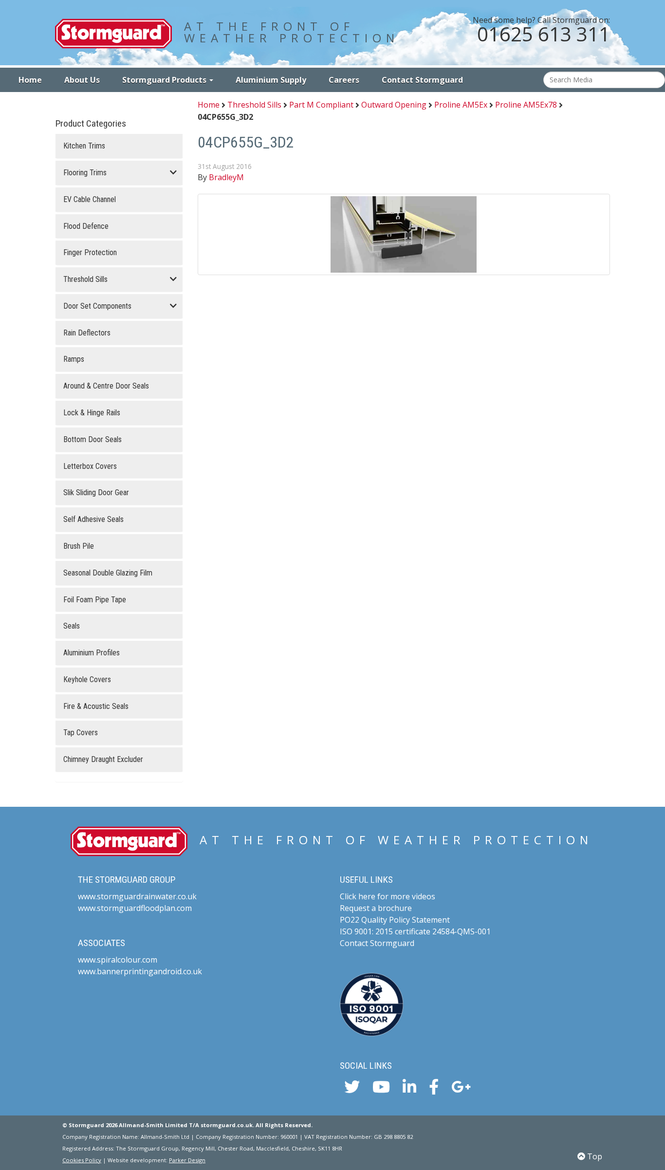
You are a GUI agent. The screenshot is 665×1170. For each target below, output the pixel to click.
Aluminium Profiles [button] (91, 653)
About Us (82, 79)
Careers (344, 79)
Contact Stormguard (422, 79)
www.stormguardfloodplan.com (135, 908)
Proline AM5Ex (460, 105)
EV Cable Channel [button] (89, 199)
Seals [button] (71, 626)
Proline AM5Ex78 (526, 105)
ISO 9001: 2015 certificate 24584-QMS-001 (415, 931)
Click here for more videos (387, 896)
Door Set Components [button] (97, 306)
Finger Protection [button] (90, 252)
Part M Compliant (321, 105)
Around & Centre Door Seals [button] (106, 386)
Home (30, 79)
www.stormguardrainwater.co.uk (137, 896)
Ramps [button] (73, 359)
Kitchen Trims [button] (84, 146)
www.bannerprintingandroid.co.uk (140, 971)
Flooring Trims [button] (85, 172)
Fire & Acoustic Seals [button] (96, 706)
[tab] (119, 146)
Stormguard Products (165, 79)
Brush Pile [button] (78, 546)
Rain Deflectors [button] (87, 333)
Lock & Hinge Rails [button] (91, 413)
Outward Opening (393, 105)
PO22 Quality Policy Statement (395, 919)
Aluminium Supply (271, 79)
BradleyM (226, 177)
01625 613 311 (543, 33)
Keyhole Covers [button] (87, 679)
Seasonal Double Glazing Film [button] (107, 573)
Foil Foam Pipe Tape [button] (94, 599)
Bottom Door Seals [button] (92, 439)
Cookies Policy (81, 1160)
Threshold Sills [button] (85, 279)
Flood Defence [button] (86, 226)
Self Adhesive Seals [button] (93, 519)
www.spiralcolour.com (117, 959)
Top (593, 1156)
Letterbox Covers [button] (90, 466)
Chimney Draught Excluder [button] (103, 759)
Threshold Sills (254, 105)
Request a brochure (376, 908)
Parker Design (187, 1160)
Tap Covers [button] (80, 732)
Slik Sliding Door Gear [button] (96, 492)
